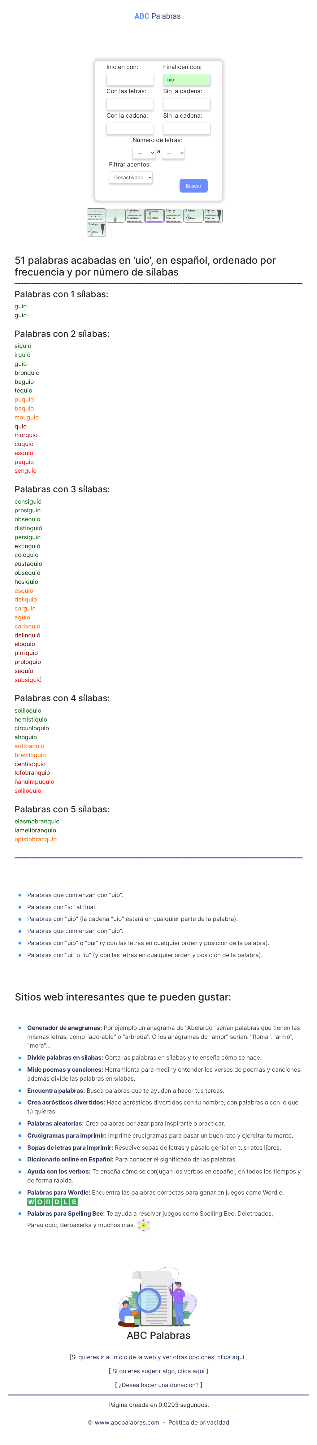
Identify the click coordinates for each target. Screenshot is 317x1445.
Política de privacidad (198, 1422)
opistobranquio (36, 839)
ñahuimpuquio (34, 781)
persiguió (28, 537)
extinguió (27, 546)
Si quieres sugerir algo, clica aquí (158, 1371)
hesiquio (26, 581)
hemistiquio (31, 719)
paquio (24, 462)
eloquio (25, 644)
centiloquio (30, 764)
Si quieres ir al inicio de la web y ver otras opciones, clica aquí (158, 1357)
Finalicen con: (182, 67)
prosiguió (28, 510)
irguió (22, 354)
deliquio (26, 599)
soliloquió (28, 790)
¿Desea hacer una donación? (159, 1385)
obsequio (27, 519)
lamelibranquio (35, 830)
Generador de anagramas (63, 1027)
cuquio (24, 444)
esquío (24, 590)
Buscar (194, 186)
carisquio (27, 626)
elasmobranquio (37, 821)
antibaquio (29, 746)
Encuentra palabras (55, 1090)
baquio (24, 408)
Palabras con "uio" (52, 918)
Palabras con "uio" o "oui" (62, 943)
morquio (26, 435)
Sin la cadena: (182, 91)
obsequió (27, 572)
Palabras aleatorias (54, 1123)
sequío (24, 671)
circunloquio (32, 728)
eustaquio (28, 563)
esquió (24, 453)
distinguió (28, 528)
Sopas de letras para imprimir (69, 1147)
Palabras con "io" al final (61, 907)
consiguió (28, 501)
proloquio (28, 662)
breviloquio (30, 755)
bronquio (27, 372)
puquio (24, 399)
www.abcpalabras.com (127, 1422)
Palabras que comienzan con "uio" (74, 895)
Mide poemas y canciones (64, 1069)
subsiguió (28, 679)
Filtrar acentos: (130, 164)
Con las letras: (126, 91)
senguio (26, 470)
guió (21, 306)
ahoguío (26, 737)
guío (21, 363)
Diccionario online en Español (69, 1159)
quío (21, 426)
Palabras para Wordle (58, 1192)
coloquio (26, 554)
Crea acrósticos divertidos (65, 1102)
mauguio (27, 417)
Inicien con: (122, 67)
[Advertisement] (158, 36)
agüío (22, 617)
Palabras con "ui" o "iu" (59, 955)
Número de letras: (157, 140)
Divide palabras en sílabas (64, 1057)
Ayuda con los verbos (58, 1171)
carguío (25, 608)
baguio (24, 381)
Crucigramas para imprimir (66, 1135)
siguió (23, 345)
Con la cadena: (127, 115)
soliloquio (28, 710)
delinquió (27, 635)
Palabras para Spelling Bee (65, 1213)
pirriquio (26, 653)
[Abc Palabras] (158, 15)
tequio (23, 390)
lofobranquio (32, 772)
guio (21, 315)
